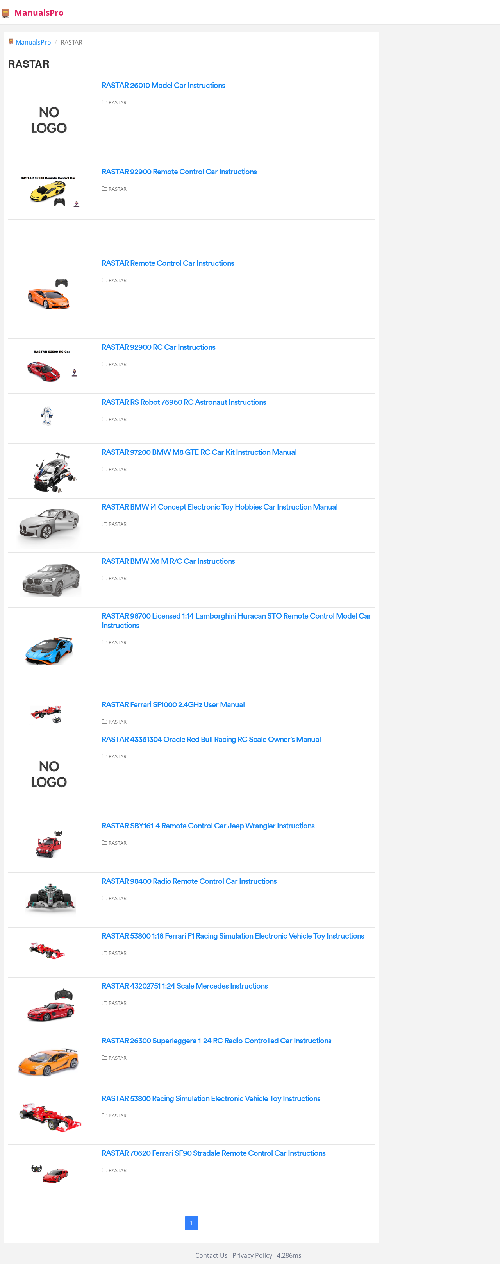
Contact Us (211, 1255)
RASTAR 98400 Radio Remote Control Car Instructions (189, 881)
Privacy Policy (252, 1255)
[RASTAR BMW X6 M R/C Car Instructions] (51, 579)
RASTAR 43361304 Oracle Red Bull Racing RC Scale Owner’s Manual (211, 740)
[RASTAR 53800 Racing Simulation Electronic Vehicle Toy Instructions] (51, 1116)
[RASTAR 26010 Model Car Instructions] (47, 119)
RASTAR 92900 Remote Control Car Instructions (179, 172)
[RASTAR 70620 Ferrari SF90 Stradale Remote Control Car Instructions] (51, 1171)
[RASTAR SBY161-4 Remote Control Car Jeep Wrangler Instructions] (51, 844)
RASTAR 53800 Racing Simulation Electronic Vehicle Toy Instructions (211, 1099)
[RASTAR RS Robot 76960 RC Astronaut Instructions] (51, 418)
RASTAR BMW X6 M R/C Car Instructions (168, 561)
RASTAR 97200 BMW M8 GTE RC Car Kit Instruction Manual (199, 452)
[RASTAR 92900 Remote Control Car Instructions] (51, 190)
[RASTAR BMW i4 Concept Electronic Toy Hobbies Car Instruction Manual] (51, 525)
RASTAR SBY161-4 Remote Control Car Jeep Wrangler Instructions (208, 826)
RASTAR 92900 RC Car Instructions (158, 347)
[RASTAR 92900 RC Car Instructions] (51, 365)
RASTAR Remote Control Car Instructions (168, 263)
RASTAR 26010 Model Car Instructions (163, 85)
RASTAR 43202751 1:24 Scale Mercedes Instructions (185, 986)
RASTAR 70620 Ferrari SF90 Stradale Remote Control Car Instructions (213, 1153)
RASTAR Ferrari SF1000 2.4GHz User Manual (173, 705)
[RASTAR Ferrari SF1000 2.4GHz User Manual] (51, 713)
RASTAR (118, 102)
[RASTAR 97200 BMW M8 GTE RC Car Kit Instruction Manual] (51, 470)
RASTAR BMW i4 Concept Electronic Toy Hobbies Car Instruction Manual (220, 507)
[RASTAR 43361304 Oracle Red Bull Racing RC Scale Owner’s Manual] (47, 773)
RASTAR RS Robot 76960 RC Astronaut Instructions (184, 402)
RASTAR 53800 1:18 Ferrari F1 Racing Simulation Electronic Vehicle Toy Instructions (233, 936)
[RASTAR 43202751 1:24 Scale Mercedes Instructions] (51, 1004)
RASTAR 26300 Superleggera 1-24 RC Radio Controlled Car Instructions (216, 1041)
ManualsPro (39, 12)
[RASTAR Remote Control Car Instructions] (51, 295)
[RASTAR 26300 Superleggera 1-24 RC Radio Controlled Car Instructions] (51, 1060)
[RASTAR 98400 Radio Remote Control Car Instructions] (51, 899)
